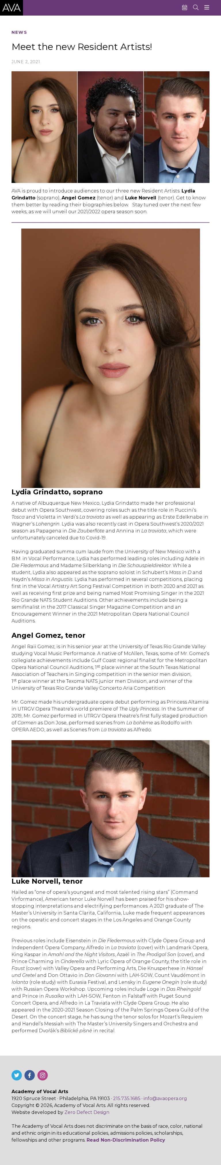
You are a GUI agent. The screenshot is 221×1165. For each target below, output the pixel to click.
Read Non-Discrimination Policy (126, 1140)
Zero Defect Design (86, 1112)
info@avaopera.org (165, 1098)
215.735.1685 (126, 1098)
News (19, 32)
